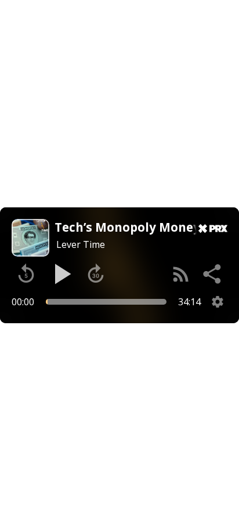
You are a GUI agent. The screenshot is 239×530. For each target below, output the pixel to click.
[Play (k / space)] (61, 274)
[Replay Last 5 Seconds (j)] (26, 273)
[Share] (212, 273)
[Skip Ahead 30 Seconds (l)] (95, 273)
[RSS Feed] (180, 273)
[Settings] (217, 302)
